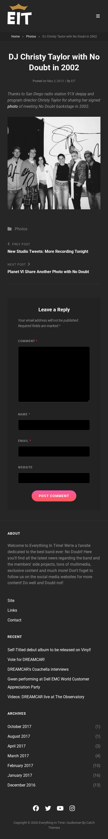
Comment (27, 341)
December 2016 (21, 785)
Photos (31, 36)
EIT (73, 81)
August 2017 (19, 736)
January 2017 (20, 775)
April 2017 (17, 746)
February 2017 (20, 765)
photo (13, 106)
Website (25, 467)
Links (12, 610)
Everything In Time (52, 822)
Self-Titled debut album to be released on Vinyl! (49, 649)
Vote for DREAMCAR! (26, 659)
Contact (14, 620)
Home (15, 36)
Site (11, 600)
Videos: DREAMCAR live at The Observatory (46, 696)
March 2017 (18, 755)
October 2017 (19, 726)
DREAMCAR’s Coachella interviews (38, 669)
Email (24, 441)
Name (24, 414)
